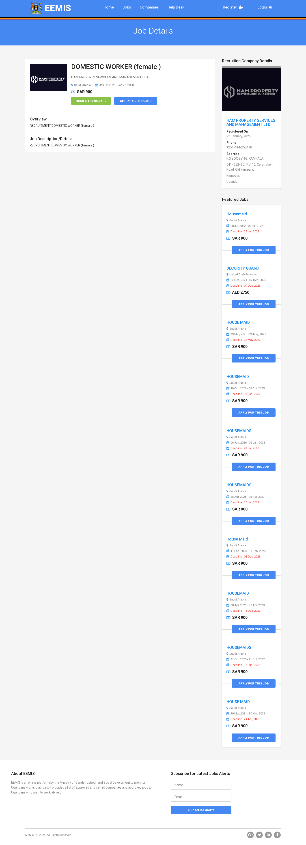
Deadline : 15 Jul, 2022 (245, 502)
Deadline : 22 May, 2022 (246, 339)
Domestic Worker (91, 101)
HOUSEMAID (237, 376)
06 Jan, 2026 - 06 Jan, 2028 (248, 442)
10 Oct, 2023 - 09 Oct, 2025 (248, 388)
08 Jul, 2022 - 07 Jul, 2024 (247, 225)
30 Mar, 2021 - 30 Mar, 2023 (248, 713)
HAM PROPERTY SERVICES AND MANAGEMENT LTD (250, 122)
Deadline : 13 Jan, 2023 (245, 394)
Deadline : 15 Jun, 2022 (245, 665)
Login (262, 7)
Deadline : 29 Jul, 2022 (245, 231)
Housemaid (236, 214)
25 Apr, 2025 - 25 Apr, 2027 (248, 496)
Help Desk (176, 7)
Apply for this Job (135, 101)
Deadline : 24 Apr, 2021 (245, 719)
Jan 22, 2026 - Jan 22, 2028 (116, 85)
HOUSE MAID (238, 322)
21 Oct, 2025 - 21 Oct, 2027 (248, 659)
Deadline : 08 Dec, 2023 (246, 556)
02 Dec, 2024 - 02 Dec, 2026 (248, 280)
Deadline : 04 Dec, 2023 (246, 285)
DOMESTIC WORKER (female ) (116, 67)
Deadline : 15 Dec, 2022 (246, 610)
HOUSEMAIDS (238, 430)
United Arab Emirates (243, 274)
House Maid (237, 539)
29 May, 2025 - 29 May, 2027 (248, 334)
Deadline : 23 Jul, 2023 (245, 448)
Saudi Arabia (82, 85)
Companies (149, 7)
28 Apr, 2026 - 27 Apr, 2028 (248, 605)
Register (230, 7)
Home (109, 7)
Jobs (127, 7)
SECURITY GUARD (242, 268)
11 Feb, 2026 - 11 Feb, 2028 (248, 551)
